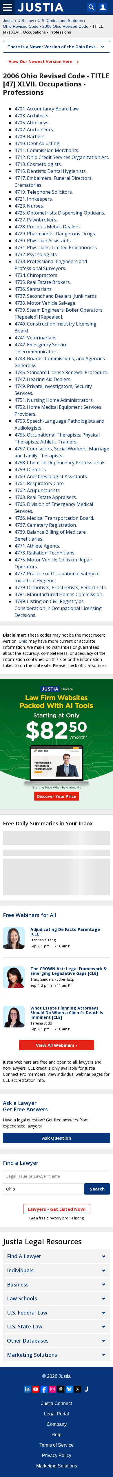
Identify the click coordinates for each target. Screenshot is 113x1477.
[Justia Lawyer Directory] (86, 1389)
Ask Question (56, 1138)
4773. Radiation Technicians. (44, 553)
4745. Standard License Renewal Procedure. (61, 372)
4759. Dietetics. (30, 469)
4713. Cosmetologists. (38, 164)
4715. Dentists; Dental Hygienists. (50, 171)
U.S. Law (25, 20)
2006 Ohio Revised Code (65, 26)
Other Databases (28, 1340)
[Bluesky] (69, 1389)
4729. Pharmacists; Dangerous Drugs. (55, 233)
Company (57, 1424)
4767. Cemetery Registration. (45, 525)
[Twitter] (77, 1389)
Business (18, 1284)
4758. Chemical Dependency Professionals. (60, 462)
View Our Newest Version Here (41, 61)
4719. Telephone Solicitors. (43, 192)
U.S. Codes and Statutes (60, 20)
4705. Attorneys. (31, 122)
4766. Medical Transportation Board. (54, 518)
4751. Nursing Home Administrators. (54, 400)
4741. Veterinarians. (35, 337)
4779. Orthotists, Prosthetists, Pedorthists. (60, 587)
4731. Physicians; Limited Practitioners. (56, 247)
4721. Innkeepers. (33, 199)
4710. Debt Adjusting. (37, 143)
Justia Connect (56, 1403)
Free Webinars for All (29, 915)
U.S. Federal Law (27, 1312)
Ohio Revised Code (21, 26)
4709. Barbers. (29, 136)
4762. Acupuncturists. (37, 490)
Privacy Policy (56, 1455)
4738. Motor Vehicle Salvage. (45, 303)
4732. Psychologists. (36, 254)
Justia (8, 20)
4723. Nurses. (29, 206)
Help (56, 1434)
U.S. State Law (24, 1326)
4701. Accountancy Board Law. (46, 109)
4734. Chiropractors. (36, 275)
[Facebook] (44, 1389)
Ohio (23, 641)
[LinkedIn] (27, 1389)
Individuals (20, 1270)
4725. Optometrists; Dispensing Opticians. (59, 213)
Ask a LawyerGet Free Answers (25, 1106)
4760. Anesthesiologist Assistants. (51, 476)
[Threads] (60, 1389)
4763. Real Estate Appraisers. (45, 497)
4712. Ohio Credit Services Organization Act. (61, 157)
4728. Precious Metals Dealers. (47, 226)
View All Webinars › (56, 1045)
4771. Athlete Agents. (37, 546)
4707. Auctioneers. (34, 129)
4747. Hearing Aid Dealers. (42, 379)
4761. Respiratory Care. (39, 483)
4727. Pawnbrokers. (35, 220)
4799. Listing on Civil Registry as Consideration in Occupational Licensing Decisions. (58, 608)
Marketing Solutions (32, 1354)
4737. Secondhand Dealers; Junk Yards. (56, 296)
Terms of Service (56, 1445)
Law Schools (22, 1298)
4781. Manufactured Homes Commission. (58, 594)
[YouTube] (35, 1389)
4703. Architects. (31, 115)
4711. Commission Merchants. (46, 150)
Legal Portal (56, 1413)
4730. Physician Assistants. (43, 240)
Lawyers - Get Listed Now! (56, 1209)
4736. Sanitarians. (33, 289)
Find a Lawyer (20, 1162)
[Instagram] (52, 1389)
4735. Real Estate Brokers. (42, 282)
